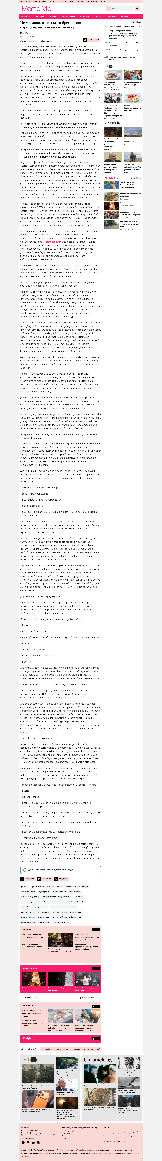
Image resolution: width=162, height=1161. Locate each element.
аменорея (79, 897)
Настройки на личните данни (114, 1141)
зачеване (24, 887)
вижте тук (116, 1139)
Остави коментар (92, 997)
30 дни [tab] (138, 178)
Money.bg (53, 1)
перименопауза (75, 892)
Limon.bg (102, 1)
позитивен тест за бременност (34, 907)
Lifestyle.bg (72, 1)
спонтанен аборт (28, 892)
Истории (97, 16)
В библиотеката (126, 206)
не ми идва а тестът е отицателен (35, 912)
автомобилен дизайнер (30, 897)
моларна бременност (61, 922)
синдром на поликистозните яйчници (57, 897)
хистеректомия (59, 892)
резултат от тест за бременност (35, 922)
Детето (52, 16)
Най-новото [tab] (136, 22)
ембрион (50, 887)
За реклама (66, 1136)
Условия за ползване (69, 1131)
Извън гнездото (126, 229)
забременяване (38, 887)
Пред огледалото (68, 16)
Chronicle (36, 1)
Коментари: (31, 997)
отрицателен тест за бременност (67, 912)
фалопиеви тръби (82, 887)
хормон (69, 887)
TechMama (40, 16)
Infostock (81, 1)
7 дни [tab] (133, 178)
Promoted (125, 16)
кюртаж (79, 902)
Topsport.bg (62, 1)
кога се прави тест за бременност (67, 917)
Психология (124, 199)
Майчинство (26, 16)
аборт (59, 887)
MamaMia (24, 33)
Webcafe (28, 1)
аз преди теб (44, 892)
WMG (21, 1)
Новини (64, 1138)
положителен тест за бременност (35, 917)
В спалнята (84, 16)
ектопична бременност (30, 902)
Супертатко (111, 16)
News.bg (45, 1)
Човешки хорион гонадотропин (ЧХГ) (58, 902)
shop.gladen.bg (92, 1)
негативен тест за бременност (63, 907)
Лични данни (66, 1133)
